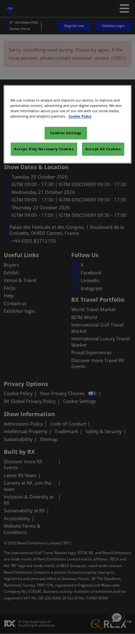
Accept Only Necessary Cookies (44, 148)
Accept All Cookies (103, 148)
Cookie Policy (79, 116)
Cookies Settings (65, 132)
